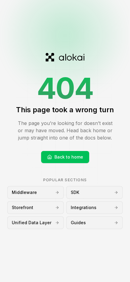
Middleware (24, 192)
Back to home (68, 156)
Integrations (83, 207)
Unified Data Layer (31, 222)
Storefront (22, 207)
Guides (78, 222)
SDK (75, 192)
